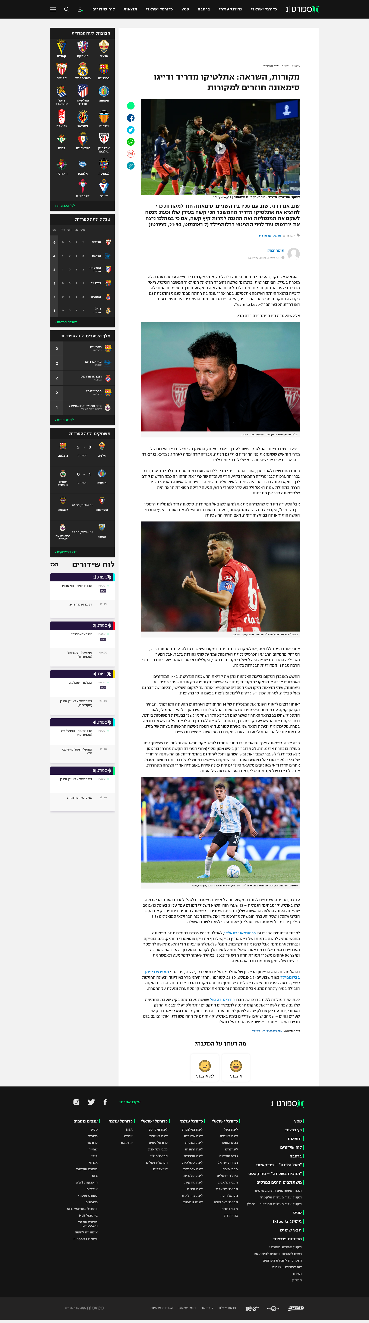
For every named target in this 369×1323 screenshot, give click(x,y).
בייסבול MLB (88, 1215)
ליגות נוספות (193, 1202)
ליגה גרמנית (194, 1149)
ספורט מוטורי (88, 1195)
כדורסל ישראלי (159, 9)
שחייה (93, 1149)
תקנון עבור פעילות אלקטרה (281, 1197)
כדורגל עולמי (230, 9)
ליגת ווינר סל (158, 1129)
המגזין (297, 1280)
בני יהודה (231, 1215)
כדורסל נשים (158, 1142)
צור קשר (206, 1308)
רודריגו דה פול (222, 1000)
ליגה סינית (195, 1189)
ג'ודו (94, 1156)
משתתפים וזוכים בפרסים (279, 1182)
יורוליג (128, 1136)
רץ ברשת (293, 1130)
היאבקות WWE (87, 1182)
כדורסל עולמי (121, 1121)
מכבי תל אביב (228, 1182)
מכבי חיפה (230, 1169)
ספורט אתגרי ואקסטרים (88, 1223)
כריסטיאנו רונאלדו (240, 933)
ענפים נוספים (85, 1121)
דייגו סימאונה (258, 1031)
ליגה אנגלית (194, 1142)
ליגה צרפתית (193, 1169)
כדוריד (93, 1136)
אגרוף (93, 1162)
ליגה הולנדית (193, 1176)
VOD (185, 9)
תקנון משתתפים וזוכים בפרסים (278, 1190)
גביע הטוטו (230, 1142)
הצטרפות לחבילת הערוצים (282, 1260)
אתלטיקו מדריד (269, 235)
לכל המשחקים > (65, 552)
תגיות (297, 1273)
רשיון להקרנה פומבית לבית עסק (278, 1254)
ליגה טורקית (193, 1182)
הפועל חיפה (229, 1195)
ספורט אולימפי (87, 1169)
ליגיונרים (231, 1149)
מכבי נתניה (229, 1209)
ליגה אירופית (193, 1136)
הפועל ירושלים (157, 1162)
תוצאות (130, 9)
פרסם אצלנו (227, 1308)
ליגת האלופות (192, 1129)
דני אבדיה (160, 1169)
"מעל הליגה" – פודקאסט (279, 1165)
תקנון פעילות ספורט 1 (285, 1247)
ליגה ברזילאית (192, 1195)
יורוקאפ (127, 1142)
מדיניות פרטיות (287, 1239)
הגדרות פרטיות (161, 1308)
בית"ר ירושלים (227, 1176)
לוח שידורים (103, 9)
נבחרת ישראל (228, 1162)
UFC (95, 1176)
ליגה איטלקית (192, 1162)
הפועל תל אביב (226, 1189)
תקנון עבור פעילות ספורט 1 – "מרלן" (274, 1204)
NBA (129, 1129)
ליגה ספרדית (271, 66)
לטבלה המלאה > (66, 322)
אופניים (92, 1189)
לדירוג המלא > (64, 420)
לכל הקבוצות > (65, 206)
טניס (297, 1212)
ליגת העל (231, 1129)
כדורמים (91, 1202)
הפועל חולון (159, 1156)
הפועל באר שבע (226, 1202)
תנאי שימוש (291, 1230)
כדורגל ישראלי (264, 9)
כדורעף (92, 1142)
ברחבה (204, 9)
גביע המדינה (228, 1156)
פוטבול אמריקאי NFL (82, 1209)
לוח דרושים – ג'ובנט (287, 1267)
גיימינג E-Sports (287, 1221)
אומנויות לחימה (86, 1232)
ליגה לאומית (229, 1136)
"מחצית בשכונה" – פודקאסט (275, 1173)
